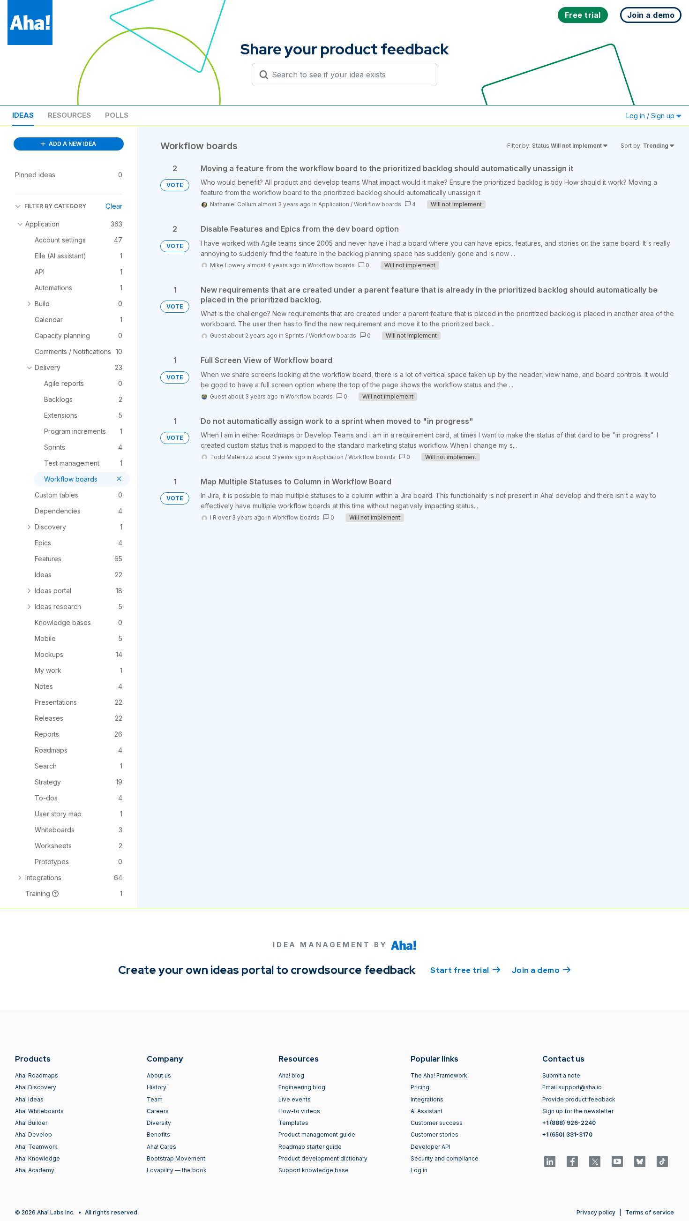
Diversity (159, 1122)
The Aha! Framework (439, 1075)
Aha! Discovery (35, 1087)
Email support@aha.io (572, 1087)
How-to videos (299, 1111)
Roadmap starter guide (310, 1146)
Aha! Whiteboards (39, 1111)
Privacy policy (596, 1212)
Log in (419, 1170)
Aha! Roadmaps (36, 1075)
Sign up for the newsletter (578, 1111)
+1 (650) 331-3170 (567, 1134)
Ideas (23, 115)
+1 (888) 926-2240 (569, 1122)
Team (155, 1099)
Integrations (427, 1099)
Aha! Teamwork (36, 1146)
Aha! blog (291, 1075)
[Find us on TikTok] (662, 1161)
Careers (158, 1111)
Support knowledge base (313, 1170)
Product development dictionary (322, 1158)
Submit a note (561, 1075)
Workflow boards (377, 204)
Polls (116, 115)
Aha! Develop (33, 1134)
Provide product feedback (578, 1099)
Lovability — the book (177, 1170)
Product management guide (316, 1134)
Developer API (430, 1146)
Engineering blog (301, 1087)
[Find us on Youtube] (617, 1161)
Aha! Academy (34, 1170)
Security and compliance (445, 1158)
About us (159, 1075)
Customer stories (434, 1134)
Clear (113, 206)
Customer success (437, 1122)
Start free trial (465, 970)
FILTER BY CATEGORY (55, 206)
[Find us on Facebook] (572, 1161)
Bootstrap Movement (176, 1158)
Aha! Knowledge (37, 1158)
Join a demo (541, 970)
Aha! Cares (161, 1146)
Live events (294, 1099)
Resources (69, 115)
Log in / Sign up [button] (651, 116)
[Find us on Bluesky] (639, 1161)
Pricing (420, 1087)
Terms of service (649, 1212)
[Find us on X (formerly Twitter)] (594, 1161)
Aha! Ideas (29, 1099)
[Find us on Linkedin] (549, 1161)
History (156, 1087)
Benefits (158, 1134)
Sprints (294, 335)
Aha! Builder (31, 1122)
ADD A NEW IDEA (71, 143)
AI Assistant (426, 1111)
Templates (293, 1122)
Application (333, 204)
